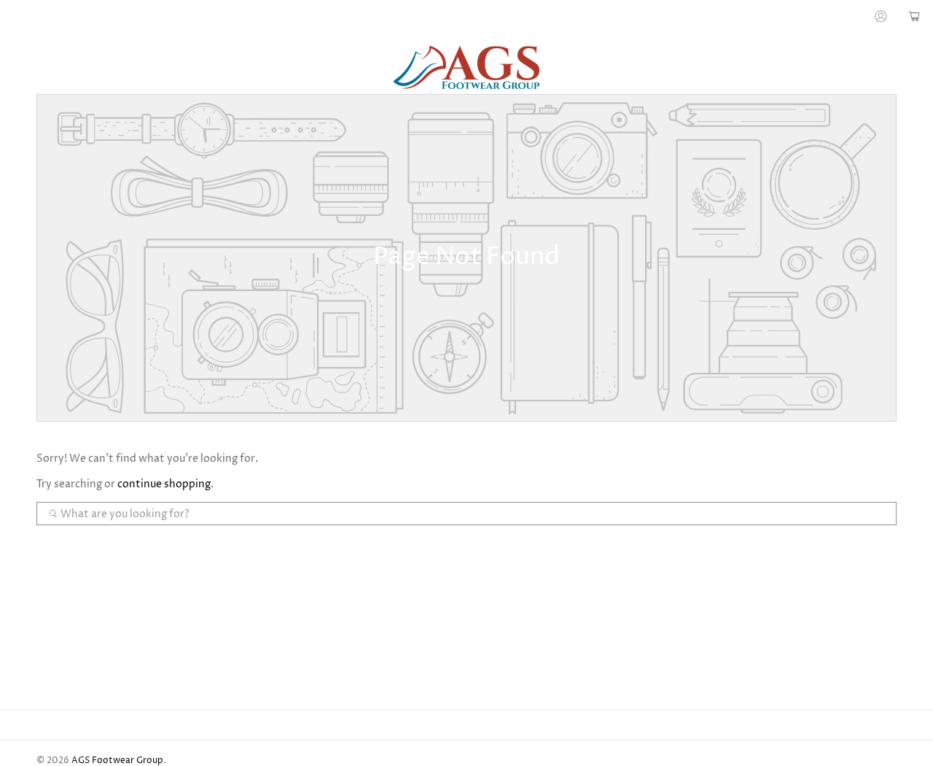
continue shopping (164, 484)
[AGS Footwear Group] (466, 67)
